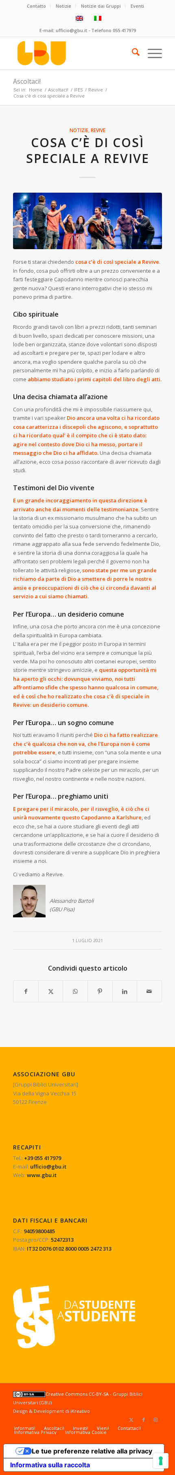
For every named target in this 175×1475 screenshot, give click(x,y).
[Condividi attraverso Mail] (149, 991)
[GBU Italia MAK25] (72, 53)
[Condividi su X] (51, 991)
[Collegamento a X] (131, 1420)
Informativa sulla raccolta (50, 1465)
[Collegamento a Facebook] (144, 1420)
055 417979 (124, 30)
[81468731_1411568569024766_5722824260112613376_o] (87, 221)
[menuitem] (36, 6)
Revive (98, 130)
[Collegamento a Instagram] (156, 1420)
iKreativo (80, 1411)
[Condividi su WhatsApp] (75, 991)
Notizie (63, 6)
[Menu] (151, 53)
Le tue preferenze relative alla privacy (92, 1451)
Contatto (36, 6)
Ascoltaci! (27, 81)
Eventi (137, 6)
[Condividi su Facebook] (25, 991)
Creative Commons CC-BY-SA (77, 1394)
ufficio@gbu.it (71, 30)
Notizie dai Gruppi (101, 6)
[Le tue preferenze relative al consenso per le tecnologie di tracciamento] (160, 1460)
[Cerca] (132, 53)
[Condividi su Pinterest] (100, 991)
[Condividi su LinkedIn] (125, 991)
